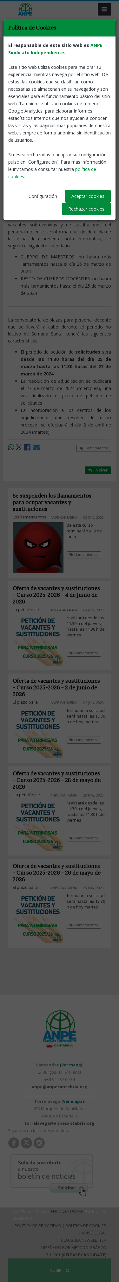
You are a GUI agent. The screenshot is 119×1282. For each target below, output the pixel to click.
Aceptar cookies (87, 196)
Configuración (43, 196)
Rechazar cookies (86, 209)
